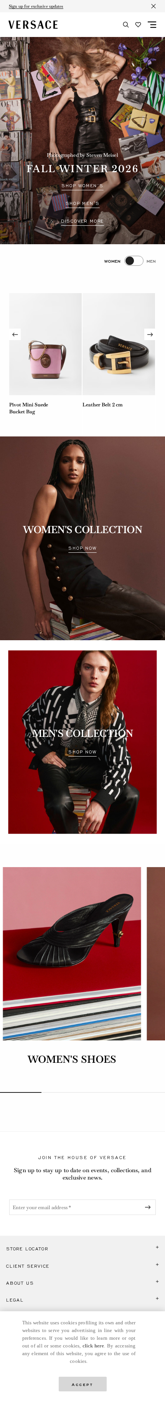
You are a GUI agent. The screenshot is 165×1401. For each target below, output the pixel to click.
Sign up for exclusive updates (36, 6)
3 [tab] (103, 1092)
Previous (15, 334)
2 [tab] (62, 1092)
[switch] (130, 261)
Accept (82, 1383)
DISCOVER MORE (82, 221)
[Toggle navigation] (152, 24)
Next (150, 334)
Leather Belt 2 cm (29, 404)
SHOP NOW (82, 548)
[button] (82, 1248)
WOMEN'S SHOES (72, 1059)
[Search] (126, 25)
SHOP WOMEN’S (82, 185)
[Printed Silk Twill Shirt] (118, 344)
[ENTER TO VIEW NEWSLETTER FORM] (149, 1207)
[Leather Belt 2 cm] (45, 344)
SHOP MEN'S (83, 203)
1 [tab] (20, 1092)
